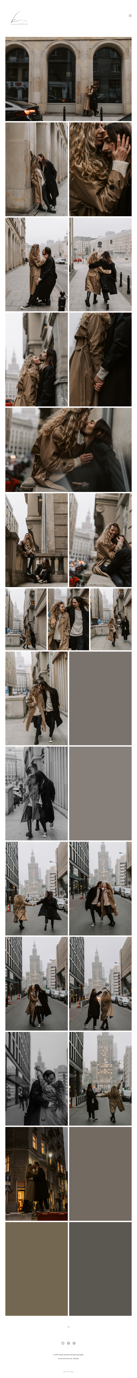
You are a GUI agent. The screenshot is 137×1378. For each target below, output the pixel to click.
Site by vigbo (68, 1371)
